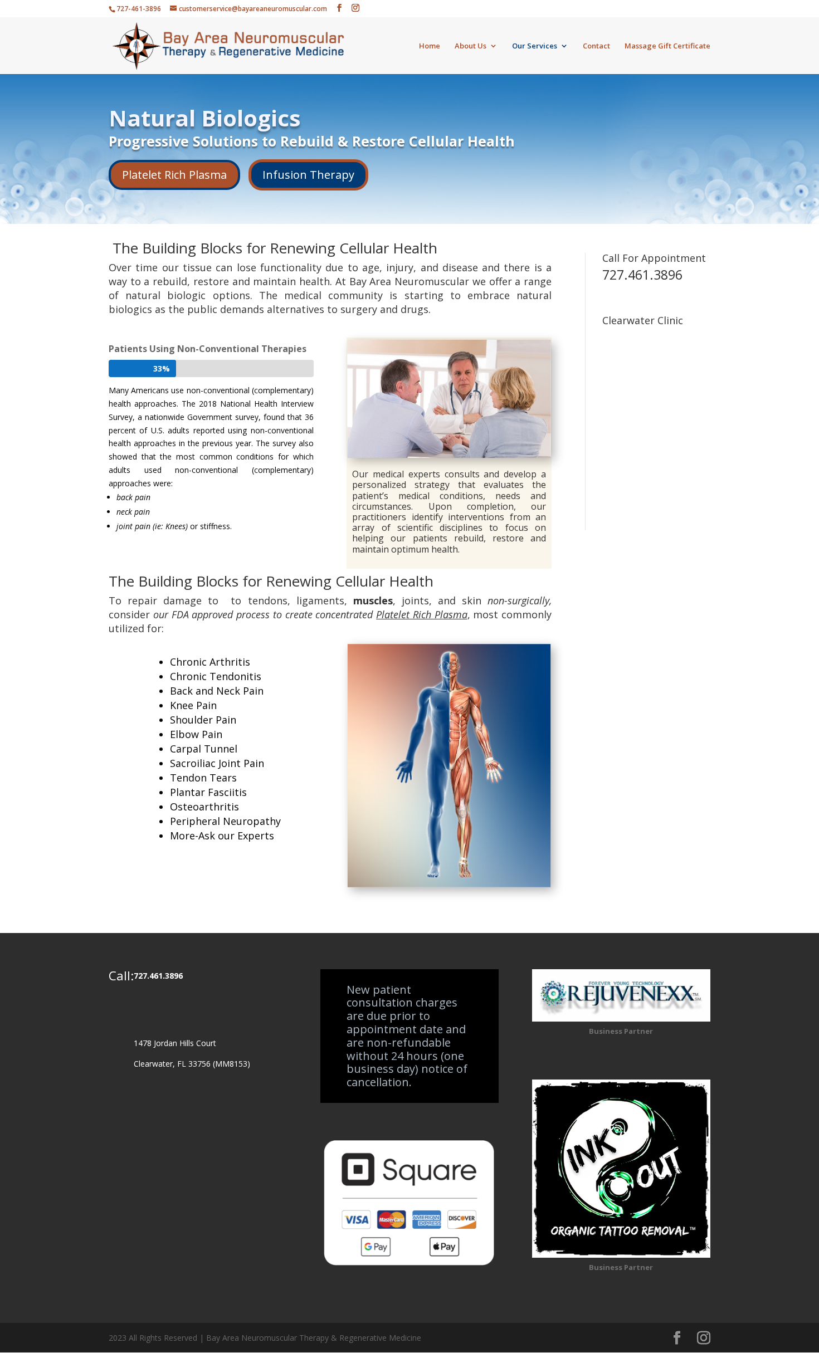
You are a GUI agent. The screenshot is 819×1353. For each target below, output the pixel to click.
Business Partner (621, 1031)
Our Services (534, 46)
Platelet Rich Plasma (174, 174)
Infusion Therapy (308, 174)
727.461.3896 (642, 275)
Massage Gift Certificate (667, 46)
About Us (470, 46)
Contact (596, 46)
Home (429, 46)
